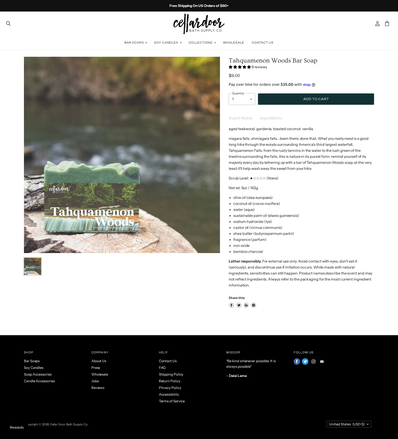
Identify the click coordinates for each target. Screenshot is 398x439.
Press (95, 367)
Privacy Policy (170, 387)
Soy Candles (166, 42)
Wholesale (233, 42)
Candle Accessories (39, 381)
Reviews (97, 387)
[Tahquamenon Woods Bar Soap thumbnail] (32, 266)
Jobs (95, 381)
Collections (201, 42)
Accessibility (169, 394)
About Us (98, 361)
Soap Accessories (38, 374)
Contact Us (263, 42)
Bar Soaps (134, 42)
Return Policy (169, 381)
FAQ (162, 367)
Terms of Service (172, 401)
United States (347, 424)
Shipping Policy (171, 374)
